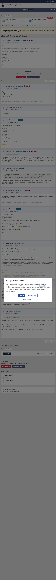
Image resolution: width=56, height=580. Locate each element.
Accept (21, 295)
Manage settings (27, 299)
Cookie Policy (42, 286)
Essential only (31, 295)
